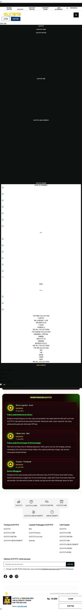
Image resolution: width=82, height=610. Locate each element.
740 (41, 353)
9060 (41, 359)
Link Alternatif (22, 606)
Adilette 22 (41, 339)
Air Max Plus (41, 323)
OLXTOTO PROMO (66, 548)
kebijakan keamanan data (50, 569)
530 (41, 350)
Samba (41, 336)
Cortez (41, 318)
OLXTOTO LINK (62, 505)
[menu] (41, 195)
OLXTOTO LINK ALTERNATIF (33, 516)
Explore (3, 24)
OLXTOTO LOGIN (45, 8)
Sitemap (32, 540)
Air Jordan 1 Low (41, 320)
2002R (41, 355)
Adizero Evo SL (41, 343)
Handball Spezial (41, 334)
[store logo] (12, 14)
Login (5, 19)
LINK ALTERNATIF (59, 8)
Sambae (41, 341)
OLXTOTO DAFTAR (32, 8)
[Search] (76, 15)
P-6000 (41, 325)
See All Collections (41, 330)
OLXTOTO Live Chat (35, 537)
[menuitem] (41, 26)
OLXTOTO (20, 9)
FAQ (30, 529)
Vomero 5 (41, 327)
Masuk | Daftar (9, 8)
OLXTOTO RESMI (65, 552)
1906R (41, 357)
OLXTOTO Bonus (34, 533)
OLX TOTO (3, 378)
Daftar (16, 19)
